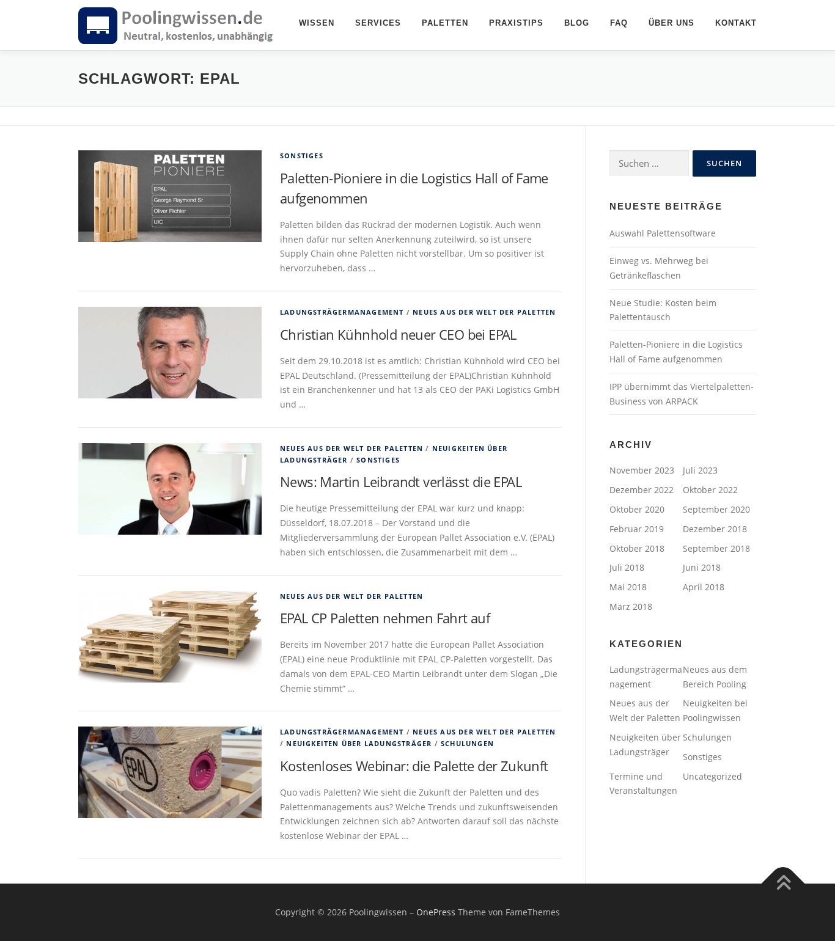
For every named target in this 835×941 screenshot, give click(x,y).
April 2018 (703, 587)
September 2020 (716, 509)
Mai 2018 (628, 587)
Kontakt (736, 22)
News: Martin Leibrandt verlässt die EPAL (400, 481)
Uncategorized (712, 776)
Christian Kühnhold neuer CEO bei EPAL (398, 334)
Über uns (671, 22)
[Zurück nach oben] (783, 884)
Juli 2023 (700, 470)
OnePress (435, 912)
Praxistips (516, 22)
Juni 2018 (702, 567)
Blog (576, 22)
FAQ (619, 22)
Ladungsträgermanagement (342, 312)
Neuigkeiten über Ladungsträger (359, 743)
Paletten (445, 22)
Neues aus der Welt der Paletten (484, 312)
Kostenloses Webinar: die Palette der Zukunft (414, 765)
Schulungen (467, 743)
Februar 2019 (636, 529)
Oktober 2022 (710, 490)
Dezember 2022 (641, 490)
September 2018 (716, 548)
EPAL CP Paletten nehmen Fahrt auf (385, 618)
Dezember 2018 (715, 529)
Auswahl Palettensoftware (662, 233)
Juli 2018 (626, 567)
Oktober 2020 (636, 509)
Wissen (316, 22)
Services (378, 22)
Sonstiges (301, 155)
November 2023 (641, 470)
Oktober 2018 (636, 548)
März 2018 (630, 606)
